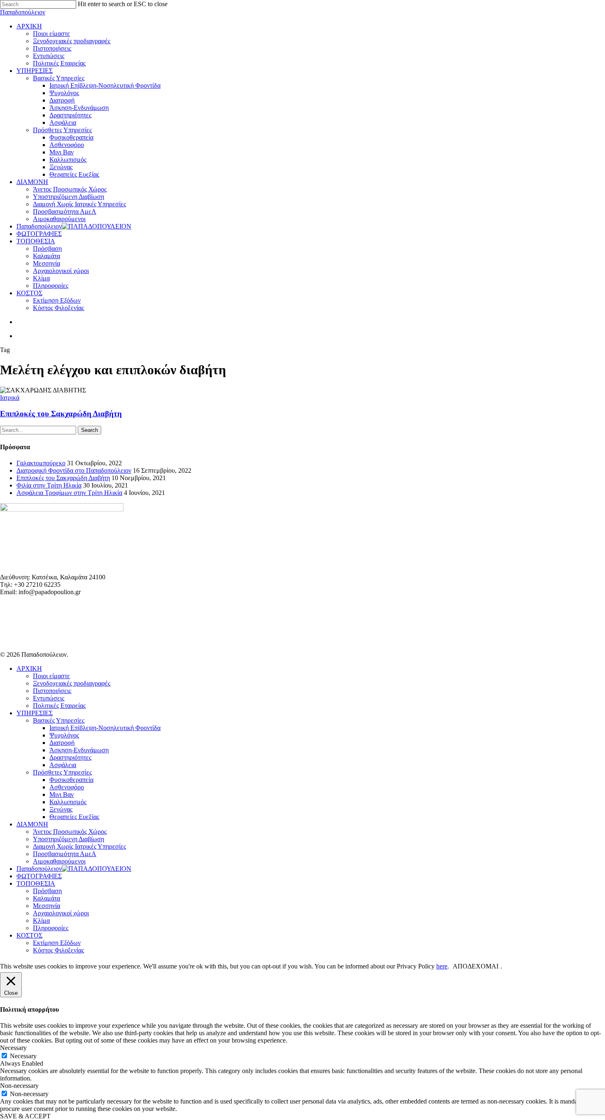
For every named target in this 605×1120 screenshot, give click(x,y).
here (441, 966)
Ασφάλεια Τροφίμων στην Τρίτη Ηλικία (69, 492)
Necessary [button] (13, 1047)
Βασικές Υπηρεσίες (58, 720)
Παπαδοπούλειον (22, 12)
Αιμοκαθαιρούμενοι (59, 861)
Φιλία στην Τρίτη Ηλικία (48, 485)
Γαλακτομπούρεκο (40, 463)
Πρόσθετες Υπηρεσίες (62, 772)
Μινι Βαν (61, 794)
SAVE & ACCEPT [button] (25, 1116)
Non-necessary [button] (19, 1085)
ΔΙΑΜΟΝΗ (32, 824)
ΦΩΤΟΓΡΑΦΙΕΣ (39, 876)
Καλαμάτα (46, 898)
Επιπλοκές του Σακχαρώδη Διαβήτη (61, 413)
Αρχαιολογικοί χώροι (61, 913)
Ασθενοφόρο (66, 787)
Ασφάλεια (62, 764)
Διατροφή (61, 742)
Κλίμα (41, 920)
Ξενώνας (60, 809)
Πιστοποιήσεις (52, 690)
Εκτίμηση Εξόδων (57, 942)
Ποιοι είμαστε (51, 675)
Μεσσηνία (46, 905)
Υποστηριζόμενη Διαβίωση (68, 838)
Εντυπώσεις (48, 698)
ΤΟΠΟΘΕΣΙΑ (35, 883)
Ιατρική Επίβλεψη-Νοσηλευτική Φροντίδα (105, 727)
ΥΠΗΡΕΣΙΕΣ (34, 712)
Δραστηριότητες (70, 757)
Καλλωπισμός (67, 801)
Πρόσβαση (47, 890)
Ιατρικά (9, 397)
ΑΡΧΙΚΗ (29, 668)
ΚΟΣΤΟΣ (29, 935)
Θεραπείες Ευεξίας (74, 816)
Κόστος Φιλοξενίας (58, 950)
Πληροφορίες (50, 927)
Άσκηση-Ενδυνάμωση (79, 750)
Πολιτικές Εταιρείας (59, 705)
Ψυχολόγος (64, 735)
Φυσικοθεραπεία (71, 779)
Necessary (23, 1055)
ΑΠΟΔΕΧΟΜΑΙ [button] (475, 966)
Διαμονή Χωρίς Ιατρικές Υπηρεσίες (79, 846)
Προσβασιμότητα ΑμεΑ (64, 853)
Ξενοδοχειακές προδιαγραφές (71, 683)
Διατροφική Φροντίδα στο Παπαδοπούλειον (73, 470)
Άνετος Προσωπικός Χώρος (70, 831)
